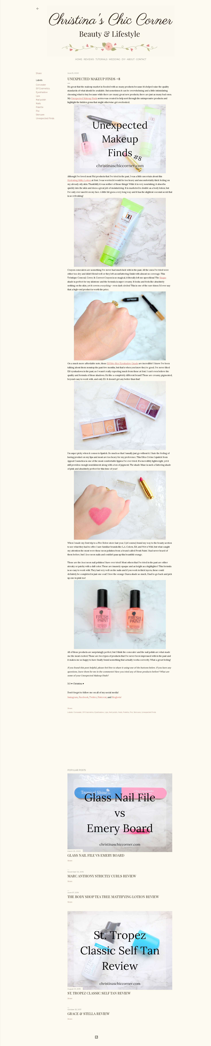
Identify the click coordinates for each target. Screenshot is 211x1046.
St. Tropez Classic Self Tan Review (99, 993)
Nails (38, 103)
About (130, 59)
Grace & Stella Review (88, 1013)
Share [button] (39, 73)
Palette (39, 107)
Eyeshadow (42, 92)
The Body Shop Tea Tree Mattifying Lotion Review (113, 896)
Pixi (37, 111)
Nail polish (41, 99)
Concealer (41, 84)
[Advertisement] (119, 741)
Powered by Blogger (107, 1037)
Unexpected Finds (45, 118)
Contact (141, 59)
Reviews (89, 59)
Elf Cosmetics (43, 88)
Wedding (114, 59)
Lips (38, 96)
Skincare (40, 114)
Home (78, 59)
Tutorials (101, 59)
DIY (123, 59)
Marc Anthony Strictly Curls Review (101, 876)
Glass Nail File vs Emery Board (95, 855)
